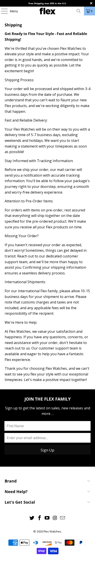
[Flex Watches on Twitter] (32, 518)
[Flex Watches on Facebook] (39, 518)
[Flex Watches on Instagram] (55, 518)
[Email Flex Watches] (62, 518)
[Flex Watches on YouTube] (47, 518)
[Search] (78, 11)
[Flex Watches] (47, 11)
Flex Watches (52, 531)
